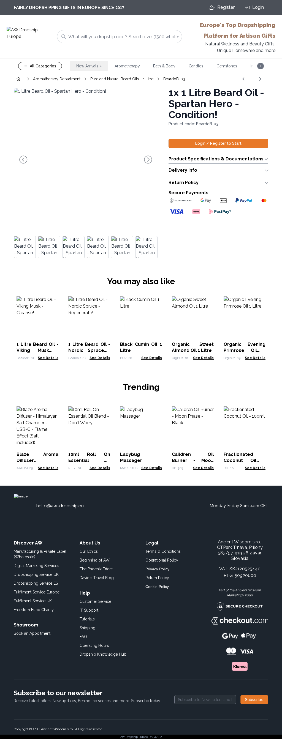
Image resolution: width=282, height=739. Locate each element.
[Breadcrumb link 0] (18, 79)
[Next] (259, 79)
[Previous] (244, 79)
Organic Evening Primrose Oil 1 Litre (244, 350)
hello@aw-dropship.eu (60, 505)
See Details (48, 358)
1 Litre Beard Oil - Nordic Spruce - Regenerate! (89, 350)
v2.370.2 (156, 736)
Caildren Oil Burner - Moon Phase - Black (193, 460)
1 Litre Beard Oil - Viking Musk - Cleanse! (37, 350)
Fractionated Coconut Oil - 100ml (244, 460)
